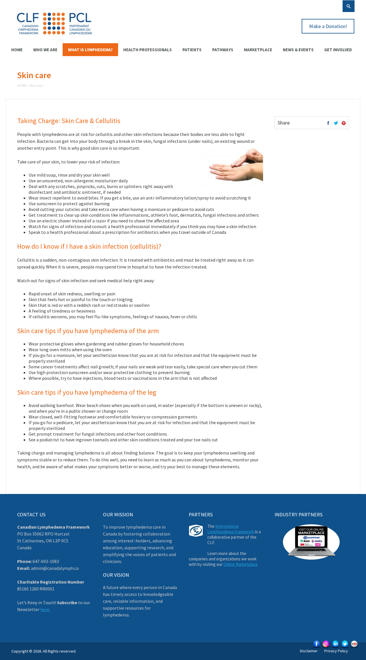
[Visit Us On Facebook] (316, 647)
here (44, 609)
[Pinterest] (344, 123)
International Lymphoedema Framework (230, 528)
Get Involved (338, 49)
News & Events (298, 49)
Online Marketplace (240, 564)
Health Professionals (147, 49)
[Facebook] (328, 123)
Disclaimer (309, 650)
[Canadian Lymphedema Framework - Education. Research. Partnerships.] (54, 37)
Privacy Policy (336, 650)
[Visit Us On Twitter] (344, 647)
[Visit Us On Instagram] (326, 647)
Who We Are (45, 49)
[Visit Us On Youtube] (354, 647)
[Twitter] (336, 123)
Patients (192, 49)
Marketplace (258, 49)
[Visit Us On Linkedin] (335, 647)
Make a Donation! (328, 26)
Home (17, 49)
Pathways (222, 49)
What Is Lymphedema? (90, 49)
